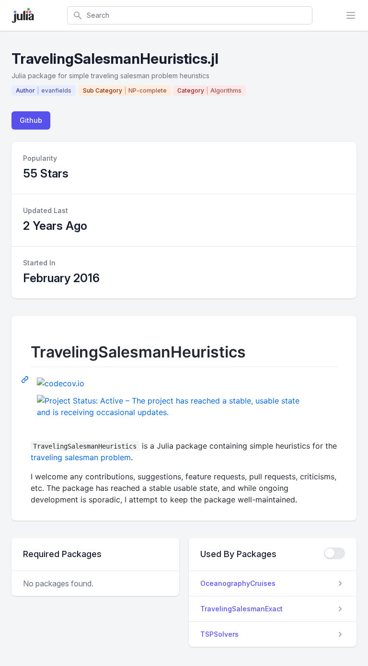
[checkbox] (334, 553)
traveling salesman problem (81, 457)
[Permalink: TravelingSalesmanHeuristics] (26, 379)
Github (31, 120)
